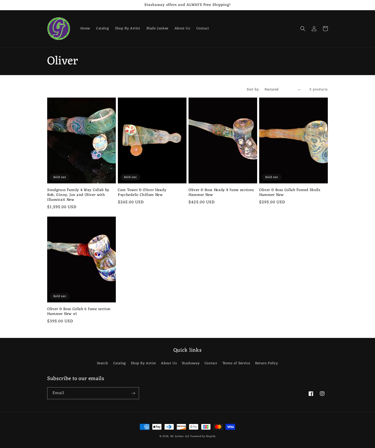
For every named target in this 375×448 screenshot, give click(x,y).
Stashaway (190, 363)
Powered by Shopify (203, 436)
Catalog (119, 363)
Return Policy (266, 363)
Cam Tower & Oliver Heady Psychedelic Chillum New (142, 192)
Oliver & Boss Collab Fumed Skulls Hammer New (289, 192)
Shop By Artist (143, 363)
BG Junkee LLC (180, 436)
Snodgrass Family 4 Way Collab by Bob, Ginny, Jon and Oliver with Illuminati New (78, 195)
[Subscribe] (133, 393)
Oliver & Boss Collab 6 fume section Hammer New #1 (79, 311)
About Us (169, 363)
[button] (302, 28)
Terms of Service (236, 363)
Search (102, 363)
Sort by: (253, 89)
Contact (211, 363)
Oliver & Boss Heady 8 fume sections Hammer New (221, 192)
